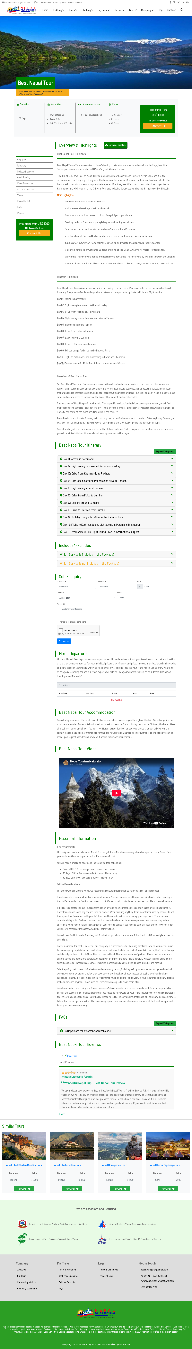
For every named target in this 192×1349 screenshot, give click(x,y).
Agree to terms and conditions (73, 621)
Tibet (132, 10)
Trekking (57, 10)
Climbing (86, 10)
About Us (21, 1269)
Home (45, 10)
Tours (72, 10)
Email (139, 581)
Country (60, 592)
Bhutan (118, 10)
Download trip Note (117, 144)
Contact (171, 10)
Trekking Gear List (67, 1282)
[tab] (116, 459)
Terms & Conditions (109, 1269)
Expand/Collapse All (165, 451)
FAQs (60, 1288)
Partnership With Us (26, 1282)
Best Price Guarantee (68, 1275)
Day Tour (103, 10)
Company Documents (27, 1288)
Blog (160, 10)
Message (61, 604)
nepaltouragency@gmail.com (17, 2)
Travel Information (67, 1269)
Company (146, 10)
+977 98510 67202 (149, 1287)
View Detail (22, 1188)
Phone (120, 592)
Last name (101, 581)
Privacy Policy (106, 1275)
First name (61, 581)
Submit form (64, 641)
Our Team (21, 1275)
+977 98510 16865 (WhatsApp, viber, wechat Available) (59, 2)
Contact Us (158, 126)
